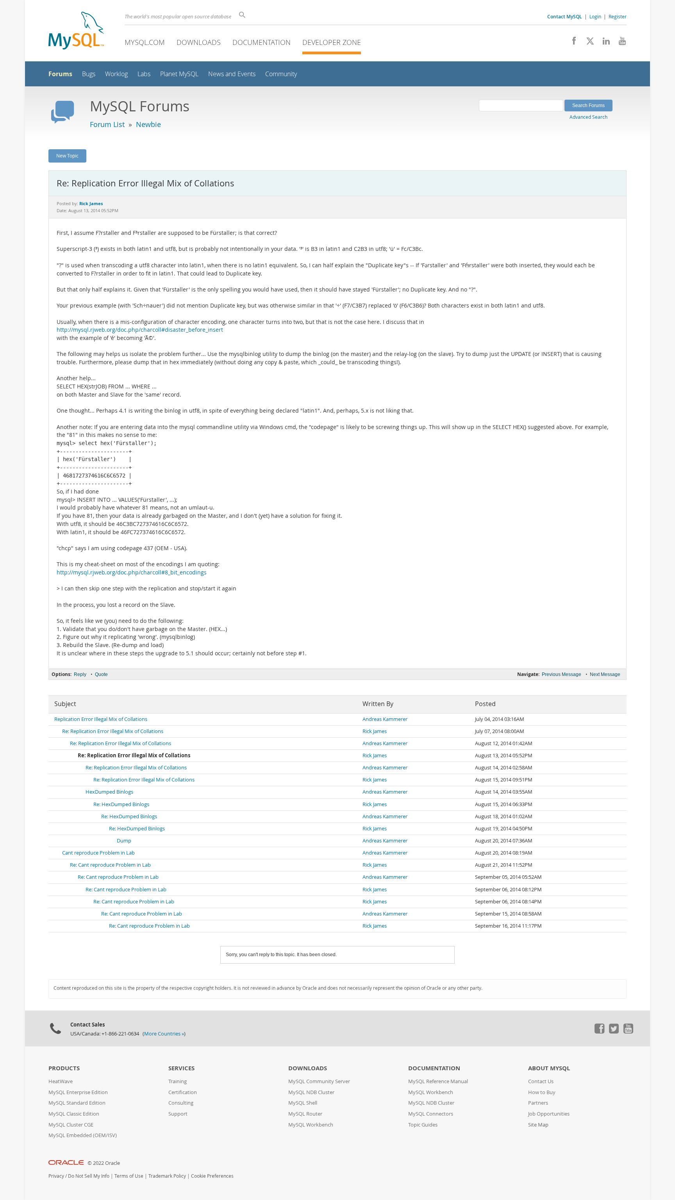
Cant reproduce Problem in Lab (98, 852)
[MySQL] (76, 31)
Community (281, 74)
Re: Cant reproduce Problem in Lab (110, 865)
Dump (124, 840)
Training (177, 1081)
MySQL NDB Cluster (311, 1092)
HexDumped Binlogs (109, 792)
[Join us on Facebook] (571, 43)
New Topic (67, 155)
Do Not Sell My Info (88, 1176)
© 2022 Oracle (104, 1163)
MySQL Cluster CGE (70, 1124)
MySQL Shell (302, 1103)
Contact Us (541, 1081)
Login (595, 16)
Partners (538, 1103)
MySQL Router (305, 1114)
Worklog (116, 74)
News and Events (231, 74)
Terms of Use (128, 1176)
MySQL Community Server (319, 1081)
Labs (144, 74)
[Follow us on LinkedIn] (603, 43)
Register (618, 16)
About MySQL (549, 1068)
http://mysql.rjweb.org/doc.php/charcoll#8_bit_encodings (132, 572)
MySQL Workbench (310, 1124)
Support (178, 1114)
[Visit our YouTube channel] (619, 43)
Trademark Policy (167, 1176)
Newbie (148, 124)
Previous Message (561, 674)
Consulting (180, 1103)
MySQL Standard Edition (76, 1103)
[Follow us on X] (587, 43)
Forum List (107, 124)
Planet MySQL (179, 74)
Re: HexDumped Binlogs (121, 804)
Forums (60, 74)
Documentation (261, 42)
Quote (101, 674)
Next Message (605, 674)
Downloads (199, 42)
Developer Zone (331, 42)
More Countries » (164, 1033)
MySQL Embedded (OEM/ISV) (82, 1135)
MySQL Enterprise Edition (78, 1092)
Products (64, 1068)
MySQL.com (145, 42)
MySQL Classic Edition (73, 1114)
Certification (182, 1092)
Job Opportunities (549, 1114)
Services (181, 1068)
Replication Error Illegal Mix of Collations (100, 719)
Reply (80, 674)
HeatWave (60, 1081)
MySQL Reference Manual (438, 1081)
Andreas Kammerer (384, 719)
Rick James (374, 731)
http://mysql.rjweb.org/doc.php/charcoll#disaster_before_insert (140, 329)
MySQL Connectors (430, 1114)
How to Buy (541, 1092)
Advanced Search (588, 117)
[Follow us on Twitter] (613, 1031)
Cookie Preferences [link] (212, 1176)
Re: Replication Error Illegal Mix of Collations (112, 731)
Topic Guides (423, 1124)
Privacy (56, 1176)
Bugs (88, 74)
